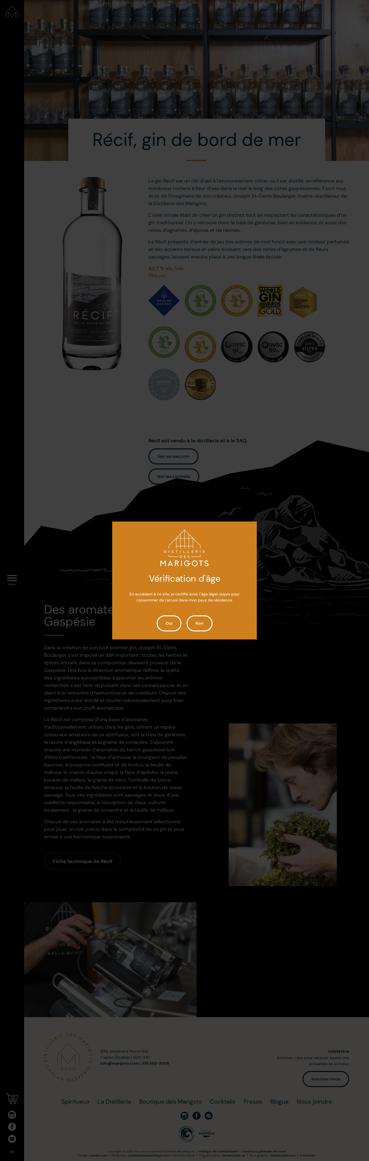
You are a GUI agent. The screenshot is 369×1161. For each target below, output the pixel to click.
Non (200, 623)
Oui (169, 623)
